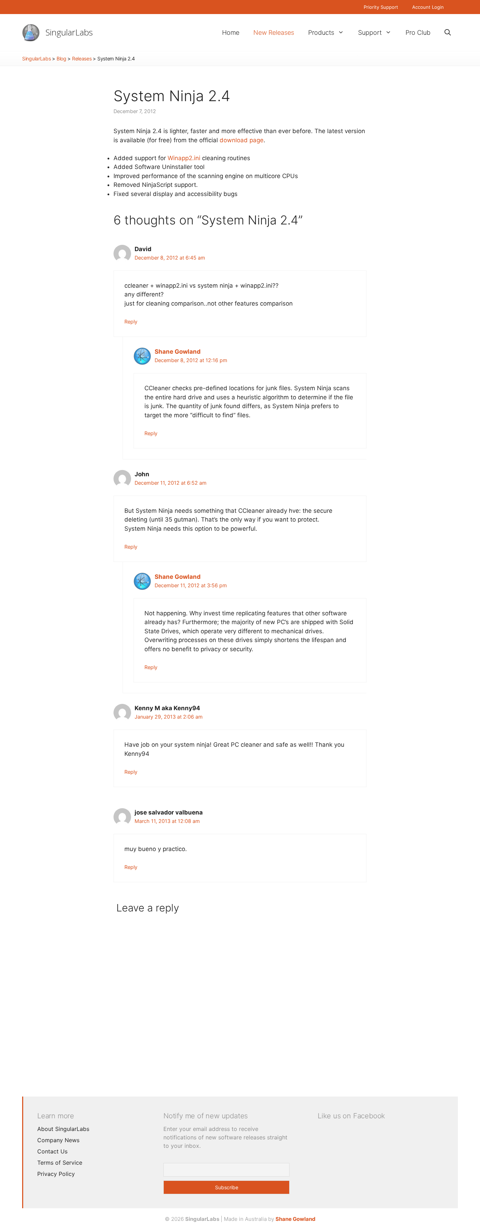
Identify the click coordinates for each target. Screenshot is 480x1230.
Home (230, 32)
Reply (130, 322)
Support (370, 32)
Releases (82, 58)
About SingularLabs (63, 1128)
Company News (58, 1140)
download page (242, 140)
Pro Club (418, 32)
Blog (61, 58)
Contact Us (52, 1151)
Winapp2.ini (184, 158)
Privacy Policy (56, 1173)
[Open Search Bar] (447, 32)
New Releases (273, 32)
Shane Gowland (178, 351)
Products (321, 32)
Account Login (428, 7)
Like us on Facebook (351, 1116)
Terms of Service (59, 1162)
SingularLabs (69, 32)
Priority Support (381, 7)
